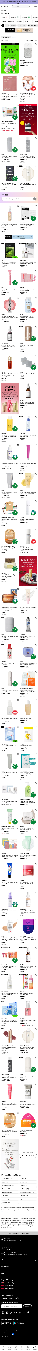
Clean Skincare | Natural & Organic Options (13, 1224)
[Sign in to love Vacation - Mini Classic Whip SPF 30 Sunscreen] (18, 644)
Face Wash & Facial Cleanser (20, 1218)
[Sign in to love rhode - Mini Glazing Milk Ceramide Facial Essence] (18, 617)
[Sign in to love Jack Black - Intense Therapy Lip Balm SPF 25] (18, 863)
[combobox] (21, 6)
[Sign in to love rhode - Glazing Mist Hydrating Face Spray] (18, 671)
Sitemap (27, 1332)
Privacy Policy (4, 1332)
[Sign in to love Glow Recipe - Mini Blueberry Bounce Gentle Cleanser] (18, 892)
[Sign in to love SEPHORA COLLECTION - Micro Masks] (36, 1113)
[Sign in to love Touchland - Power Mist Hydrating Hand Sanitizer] (36, 43)
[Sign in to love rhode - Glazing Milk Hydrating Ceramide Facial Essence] (18, 137)
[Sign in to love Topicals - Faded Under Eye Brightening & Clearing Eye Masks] (36, 270)
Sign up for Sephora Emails (9, 1302)
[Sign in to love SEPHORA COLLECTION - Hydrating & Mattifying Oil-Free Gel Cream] (18, 809)
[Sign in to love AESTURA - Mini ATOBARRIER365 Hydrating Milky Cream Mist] (36, 416)
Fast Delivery (23, 25)
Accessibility (20, 1332)
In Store (14, 25)
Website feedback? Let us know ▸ (19, 1233)
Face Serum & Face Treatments (19, 1222)
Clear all (14, 37)
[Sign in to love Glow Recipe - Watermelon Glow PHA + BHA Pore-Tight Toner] (36, 975)
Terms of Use (13, 1332)
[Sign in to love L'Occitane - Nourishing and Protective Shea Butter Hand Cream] (36, 617)
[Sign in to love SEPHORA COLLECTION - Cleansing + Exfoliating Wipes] (18, 105)
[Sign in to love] (36, 76)
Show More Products (28, 1156)
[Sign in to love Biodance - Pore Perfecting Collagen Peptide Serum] (36, 1002)
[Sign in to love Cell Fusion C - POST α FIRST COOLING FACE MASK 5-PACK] (18, 727)
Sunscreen (32, 1222)
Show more (4, 1212)
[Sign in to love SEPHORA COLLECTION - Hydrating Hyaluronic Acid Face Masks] (18, 500)
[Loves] (32, 6)
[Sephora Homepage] (6, 6)
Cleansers (25, 1220)
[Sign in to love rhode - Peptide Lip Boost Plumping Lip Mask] (18, 754)
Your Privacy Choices (6, 1334)
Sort (6, 25)
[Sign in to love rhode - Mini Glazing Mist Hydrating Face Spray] (36, 1057)
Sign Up (27, 1306)
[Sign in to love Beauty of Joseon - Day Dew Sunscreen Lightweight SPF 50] (36, 589)
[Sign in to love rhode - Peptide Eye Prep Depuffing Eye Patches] (36, 355)
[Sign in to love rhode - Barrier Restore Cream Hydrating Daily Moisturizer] (18, 473)
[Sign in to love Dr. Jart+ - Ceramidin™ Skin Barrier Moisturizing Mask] (36, 727)
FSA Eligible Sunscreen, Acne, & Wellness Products (17, 1225)
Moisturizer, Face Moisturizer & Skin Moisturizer (18, 1219)
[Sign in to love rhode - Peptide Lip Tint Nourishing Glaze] (18, 270)
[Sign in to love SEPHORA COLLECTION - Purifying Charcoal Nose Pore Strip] (18, 166)
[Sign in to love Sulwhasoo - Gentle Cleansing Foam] (36, 700)
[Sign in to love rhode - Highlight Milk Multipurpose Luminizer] (36, 326)
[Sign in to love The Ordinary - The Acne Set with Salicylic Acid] (18, 782)
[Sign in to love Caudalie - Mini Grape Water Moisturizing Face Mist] (36, 500)
